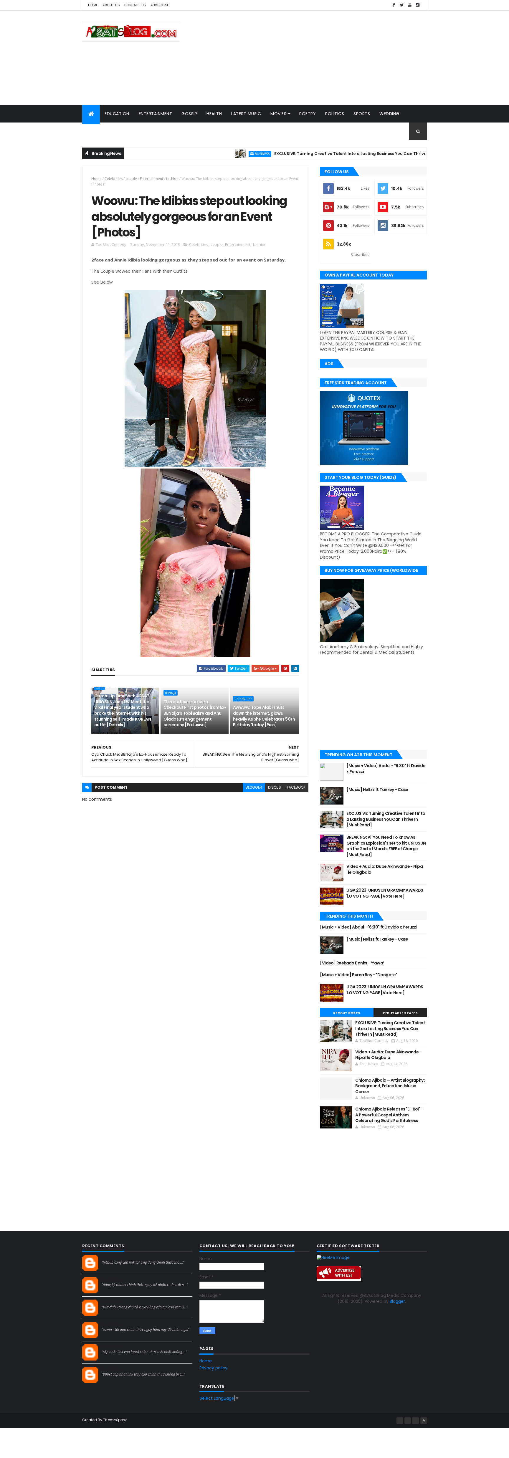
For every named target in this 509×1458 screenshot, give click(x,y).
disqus (274, 787)
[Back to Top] (423, 1420)
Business (225, 153)
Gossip (189, 114)
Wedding (389, 114)
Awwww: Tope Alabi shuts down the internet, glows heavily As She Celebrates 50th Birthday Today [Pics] (264, 716)
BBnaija (170, 693)
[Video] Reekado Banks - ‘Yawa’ (352, 963)
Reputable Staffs (400, 1013)
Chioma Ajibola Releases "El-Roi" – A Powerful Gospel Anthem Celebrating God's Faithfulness (389, 1114)
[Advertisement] (319, 57)
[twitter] (402, 5)
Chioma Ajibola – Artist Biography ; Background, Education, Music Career (390, 1086)
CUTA (99, 687)
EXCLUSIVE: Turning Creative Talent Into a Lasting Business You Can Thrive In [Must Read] (329, 153)
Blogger (397, 1301)
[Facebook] (399, 1420)
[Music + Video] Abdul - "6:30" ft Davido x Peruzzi (386, 768)
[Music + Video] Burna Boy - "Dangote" (358, 975)
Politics (334, 114)
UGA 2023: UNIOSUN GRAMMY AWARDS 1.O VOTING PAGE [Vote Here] (384, 893)
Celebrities (114, 178)
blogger (254, 787)
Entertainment (155, 114)
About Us (111, 5)
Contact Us (135, 5)
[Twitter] (415, 1420)
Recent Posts (346, 1013)
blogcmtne (111, 1257)
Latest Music (246, 114)
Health (214, 114)
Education (117, 114)
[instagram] (417, 5)
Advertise (160, 5)
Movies (278, 114)
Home (93, 5)
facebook (296, 787)
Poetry (307, 114)
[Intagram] (407, 1420)
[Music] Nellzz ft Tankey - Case (377, 789)
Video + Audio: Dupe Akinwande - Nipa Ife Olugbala (384, 869)
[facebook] (394, 5)
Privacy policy (213, 1368)
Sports (361, 114)
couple (131, 178)
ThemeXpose (115, 1419)
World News (101, 131)
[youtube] (409, 5)
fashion (172, 178)
